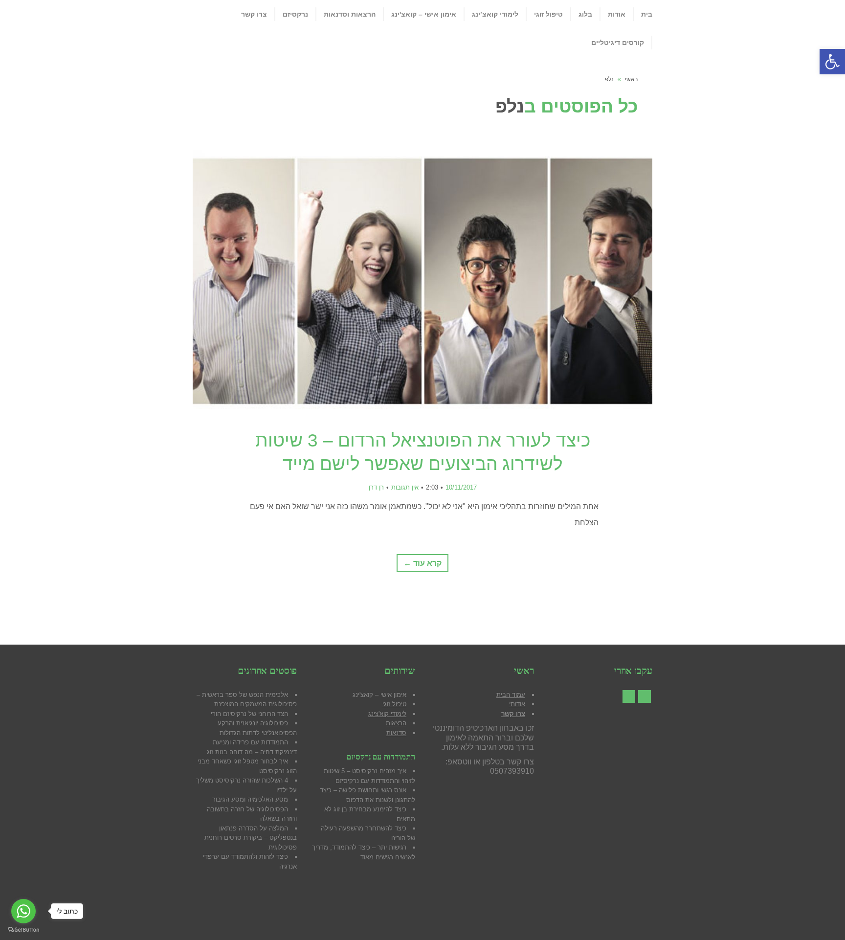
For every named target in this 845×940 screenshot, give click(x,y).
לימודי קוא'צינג (387, 713)
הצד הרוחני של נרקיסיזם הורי (249, 713)
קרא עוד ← (422, 563)
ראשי (631, 79)
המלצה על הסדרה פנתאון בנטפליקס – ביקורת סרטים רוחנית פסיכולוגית (250, 838)
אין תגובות (405, 487)
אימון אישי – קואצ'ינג (379, 694)
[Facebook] (644, 696)
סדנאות (396, 733)
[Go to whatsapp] (23, 911)
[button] (832, 61)
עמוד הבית (510, 694)
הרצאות (396, 723)
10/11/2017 (461, 487)
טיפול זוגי (394, 704)
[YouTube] (629, 696)
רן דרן (376, 487)
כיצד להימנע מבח (382, 809)
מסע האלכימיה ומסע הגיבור (250, 799)
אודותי (517, 704)
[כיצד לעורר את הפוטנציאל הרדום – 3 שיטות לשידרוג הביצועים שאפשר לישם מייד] (422, 279)
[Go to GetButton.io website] (23, 930)
